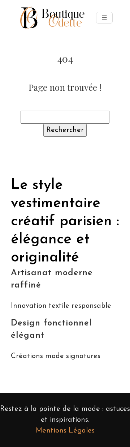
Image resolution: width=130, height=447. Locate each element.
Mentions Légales (65, 430)
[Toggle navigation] (104, 18)
